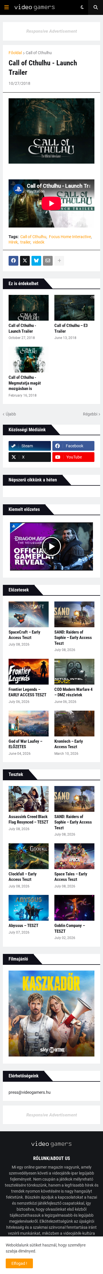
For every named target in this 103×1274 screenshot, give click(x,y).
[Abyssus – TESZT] (29, 908)
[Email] (48, 261)
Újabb (11, 414)
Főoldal (15, 53)
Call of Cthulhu (39, 53)
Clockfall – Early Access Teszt (23, 876)
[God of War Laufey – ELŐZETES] (29, 723)
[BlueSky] (36, 261)
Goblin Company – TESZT (69, 928)
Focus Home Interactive (70, 237)
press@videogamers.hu (30, 1092)
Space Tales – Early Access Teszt (70, 876)
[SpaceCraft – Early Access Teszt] (29, 614)
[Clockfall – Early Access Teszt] (29, 856)
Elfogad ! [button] (19, 1263)
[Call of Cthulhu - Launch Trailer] (29, 308)
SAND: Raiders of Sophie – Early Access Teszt (73, 638)
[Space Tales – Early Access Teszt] (74, 856)
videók (38, 242)
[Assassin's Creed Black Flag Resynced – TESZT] (29, 799)
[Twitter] (25, 261)
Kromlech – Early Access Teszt (68, 744)
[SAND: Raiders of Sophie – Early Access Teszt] (74, 614)
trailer (25, 242)
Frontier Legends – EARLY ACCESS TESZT (27, 692)
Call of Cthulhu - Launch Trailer (22, 328)
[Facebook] (13, 261)
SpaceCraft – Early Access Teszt (24, 635)
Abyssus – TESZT (23, 925)
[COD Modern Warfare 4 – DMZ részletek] (74, 672)
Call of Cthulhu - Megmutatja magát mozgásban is (25, 383)
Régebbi (90, 414)
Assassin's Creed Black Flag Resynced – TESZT (28, 819)
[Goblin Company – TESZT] (74, 908)
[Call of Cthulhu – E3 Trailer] (74, 308)
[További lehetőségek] (59, 261)
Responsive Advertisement (51, 31)
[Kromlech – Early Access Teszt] (74, 723)
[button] (6, 7)
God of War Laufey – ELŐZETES (25, 744)
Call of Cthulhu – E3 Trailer (71, 328)
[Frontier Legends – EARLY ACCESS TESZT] (29, 672)
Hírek (13, 242)
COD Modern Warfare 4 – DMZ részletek (73, 692)
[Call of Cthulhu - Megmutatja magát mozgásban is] (29, 360)
